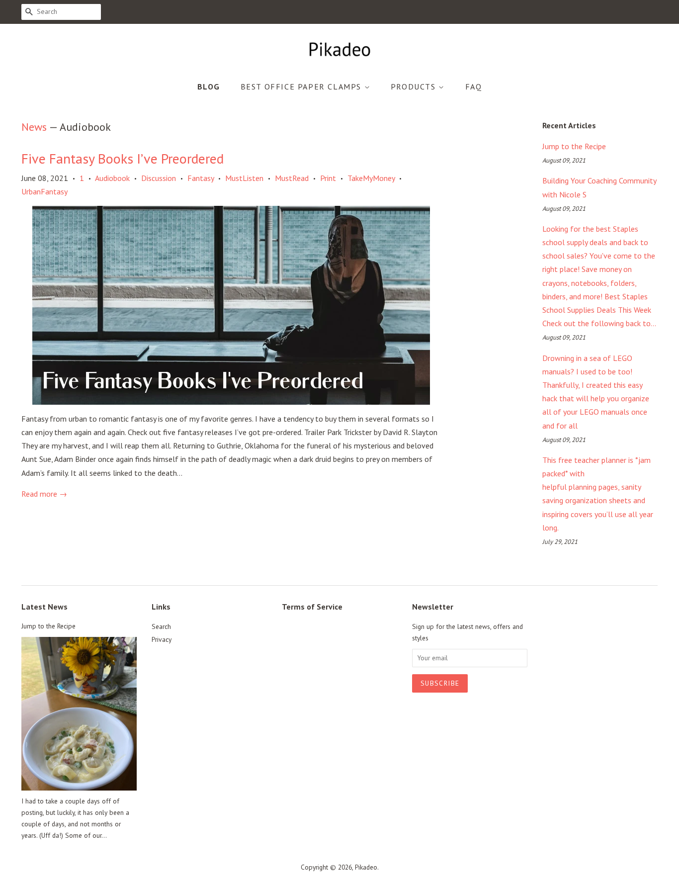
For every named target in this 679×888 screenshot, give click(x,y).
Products (414, 86)
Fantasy (200, 178)
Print (328, 178)
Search (161, 626)
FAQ (473, 86)
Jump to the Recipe (574, 146)
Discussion (158, 178)
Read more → (44, 494)
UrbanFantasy (44, 191)
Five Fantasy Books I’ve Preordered (122, 158)
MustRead (292, 178)
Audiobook (112, 178)
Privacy (161, 639)
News (34, 127)
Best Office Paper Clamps (302, 86)
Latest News (44, 607)
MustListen (244, 178)
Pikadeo (366, 867)
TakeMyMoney (371, 178)
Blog (208, 86)
